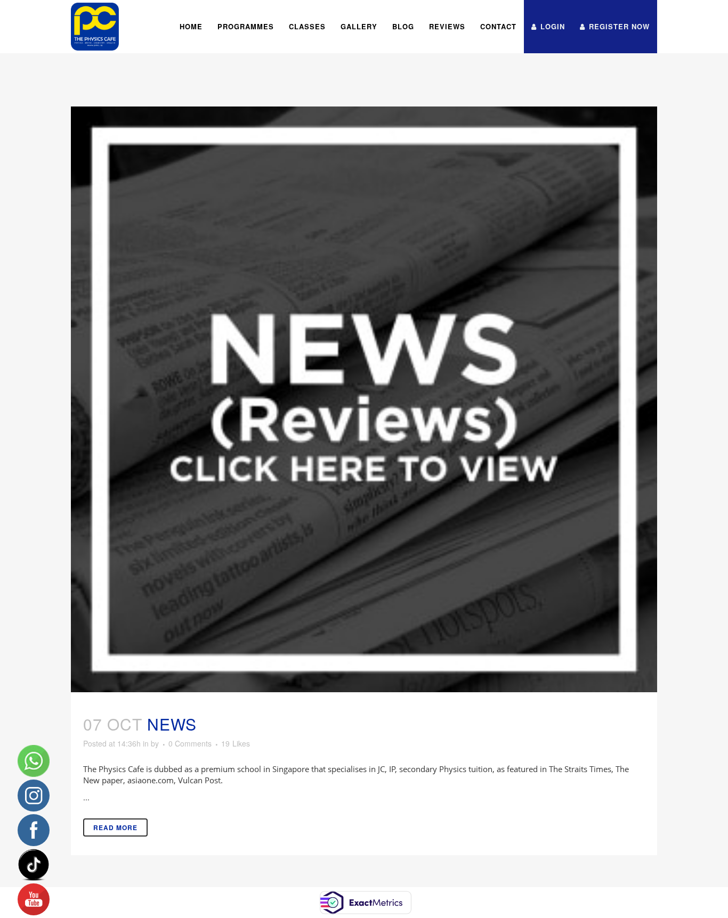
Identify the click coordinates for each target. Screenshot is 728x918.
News (172, 723)
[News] (364, 399)
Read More (115, 827)
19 (235, 743)
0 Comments (190, 743)
